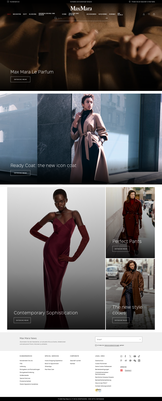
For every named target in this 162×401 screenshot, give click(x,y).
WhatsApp (48, 366)
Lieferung (23, 366)
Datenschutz (99, 361)
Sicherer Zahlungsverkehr (103, 386)
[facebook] (126, 356)
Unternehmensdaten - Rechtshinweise (102, 373)
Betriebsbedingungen (102, 369)
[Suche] (106, 18)
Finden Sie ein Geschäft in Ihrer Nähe (143, 2)
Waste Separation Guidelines (29, 384)
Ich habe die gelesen (110, 345)
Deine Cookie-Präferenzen (103, 366)
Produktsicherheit (25, 381)
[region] (81, 45)
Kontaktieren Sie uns (26, 361)
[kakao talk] (130, 361)
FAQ (21, 363)
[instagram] (121, 356)
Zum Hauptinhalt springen (10, 1)
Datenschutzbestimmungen (111, 345)
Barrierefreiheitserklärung (103, 380)
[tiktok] (139, 356)
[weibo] (126, 361)
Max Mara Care (49, 369)
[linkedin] (139, 361)
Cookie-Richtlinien (101, 363)
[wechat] (135, 361)
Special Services (25, 378)
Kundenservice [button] (25, 2)
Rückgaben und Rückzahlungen (30, 369)
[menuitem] (9, 14)
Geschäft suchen (75, 361)
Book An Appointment (52, 363)
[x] (130, 356)
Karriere (72, 363)
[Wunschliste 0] (149, 14)
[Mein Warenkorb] (154, 14)
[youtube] (135, 356)
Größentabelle (24, 375)
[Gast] (144, 14)
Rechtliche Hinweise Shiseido (104, 377)
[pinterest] (121, 361)
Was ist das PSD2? (101, 383)
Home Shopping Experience (53, 361)
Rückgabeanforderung (27, 372)
